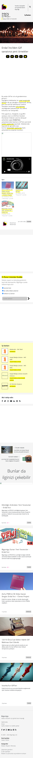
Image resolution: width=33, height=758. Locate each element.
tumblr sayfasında (8, 124)
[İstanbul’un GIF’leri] (16, 672)
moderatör (12, 351)
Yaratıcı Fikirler (5, 740)
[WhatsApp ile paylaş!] (21, 56)
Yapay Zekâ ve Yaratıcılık (9, 19)
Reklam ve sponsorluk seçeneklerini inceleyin (13, 753)
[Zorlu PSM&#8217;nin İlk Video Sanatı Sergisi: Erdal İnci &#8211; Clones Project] (8, 185)
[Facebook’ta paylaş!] (8, 56)
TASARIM (29, 221)
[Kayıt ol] (28, 298)
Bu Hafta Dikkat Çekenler (11, 291)
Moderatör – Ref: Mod (16, 349)
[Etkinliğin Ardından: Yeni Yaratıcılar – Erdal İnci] (16, 492)
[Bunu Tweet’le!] (12, 56)
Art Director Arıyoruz (16, 384)
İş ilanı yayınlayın (5, 751)
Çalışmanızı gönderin (6, 749)
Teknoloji (13, 746)
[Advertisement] (16, 322)
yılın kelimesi (20, 106)
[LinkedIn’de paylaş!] (16, 56)
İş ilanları (5, 346)
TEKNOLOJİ (28, 611)
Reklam (3, 746)
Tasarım (8, 746)
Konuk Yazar (13, 223)
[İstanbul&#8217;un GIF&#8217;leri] (22, 185)
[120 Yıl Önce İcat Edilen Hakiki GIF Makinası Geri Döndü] (16, 626)
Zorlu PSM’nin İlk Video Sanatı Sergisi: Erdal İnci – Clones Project (7, 192)
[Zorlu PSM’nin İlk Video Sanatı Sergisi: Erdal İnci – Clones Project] (16, 581)
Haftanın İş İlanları (9, 293)
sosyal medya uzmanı (15, 361)
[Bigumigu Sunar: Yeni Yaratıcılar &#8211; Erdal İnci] (8, 204)
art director (13, 386)
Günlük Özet (7, 288)
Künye (3, 724)
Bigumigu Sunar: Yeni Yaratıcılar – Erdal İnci (7, 210)
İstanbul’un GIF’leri (19, 190)
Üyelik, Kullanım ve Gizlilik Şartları (10, 726)
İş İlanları (28, 15)
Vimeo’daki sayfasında (14, 128)
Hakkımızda (4, 722)
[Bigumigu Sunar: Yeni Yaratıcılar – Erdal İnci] (16, 537)
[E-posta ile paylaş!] (25, 56)
